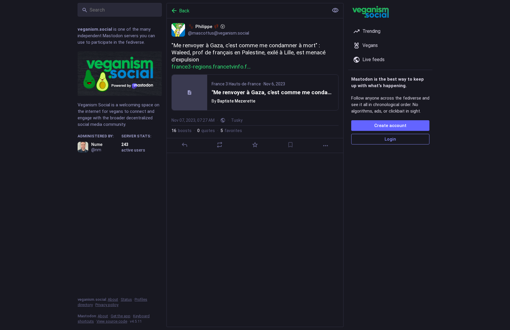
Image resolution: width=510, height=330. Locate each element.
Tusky (237, 120)
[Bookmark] (290, 144)
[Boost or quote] (219, 144)
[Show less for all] (335, 10)
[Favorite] (255, 144)
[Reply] (184, 144)
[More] (325, 145)
